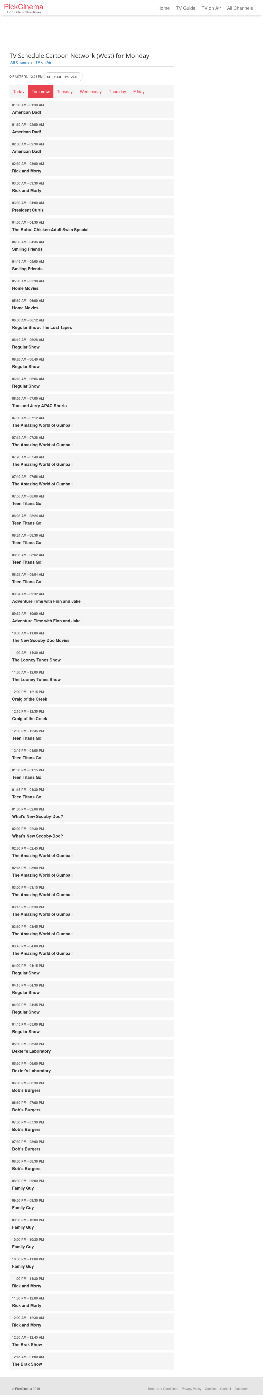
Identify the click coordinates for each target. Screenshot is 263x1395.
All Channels (240, 7)
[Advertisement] (92, 32)
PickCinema (23, 7)
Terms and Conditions (163, 1388)
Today (18, 91)
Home (163, 7)
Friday (139, 91)
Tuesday (65, 91)
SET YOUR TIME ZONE (63, 76)
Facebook (241, 1388)
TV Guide (185, 7)
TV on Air (211, 7)
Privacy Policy (191, 1388)
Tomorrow (41, 91)
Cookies (211, 1388)
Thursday (117, 91)
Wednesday (91, 91)
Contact (225, 1388)
